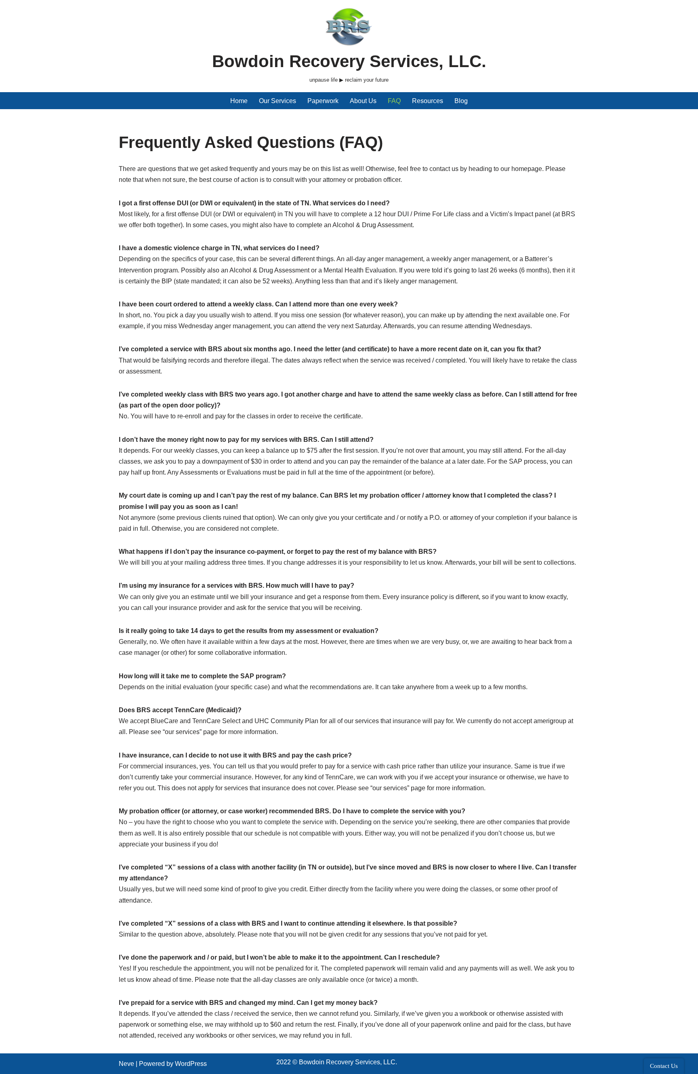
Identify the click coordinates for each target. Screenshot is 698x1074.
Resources (427, 100)
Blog (461, 100)
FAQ (394, 100)
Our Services (277, 100)
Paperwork (322, 100)
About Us (363, 100)
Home (239, 100)
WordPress (191, 1063)
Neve (126, 1063)
